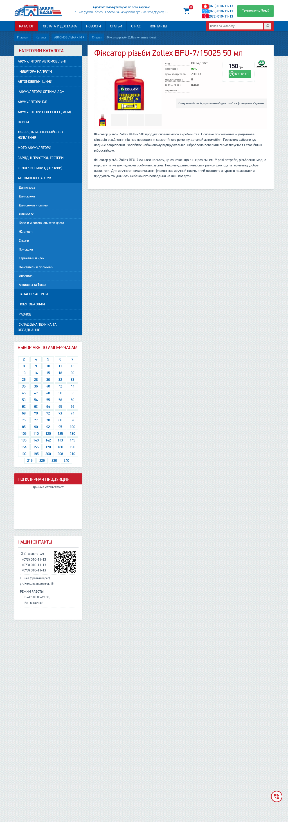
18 (60, 373)
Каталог (26, 26)
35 (24, 386)
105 (24, 433)
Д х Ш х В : (173, 85)
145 (72, 440)
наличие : (171, 69)
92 (48, 427)
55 (48, 400)
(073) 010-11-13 (221, 6)
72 (48, 413)
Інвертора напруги (35, 71)
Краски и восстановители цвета (41, 223)
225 (42, 460)
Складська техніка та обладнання (37, 327)
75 (24, 420)
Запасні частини (33, 294)
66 (72, 406)
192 (24, 454)
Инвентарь (26, 276)
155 (36, 447)
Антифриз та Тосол (32, 285)
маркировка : (174, 80)
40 (48, 386)
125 (60, 433)
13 (24, 373)
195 (36, 454)
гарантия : (172, 90)
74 (72, 413)
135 (24, 440)
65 (60, 406)
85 (24, 427)
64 (48, 406)
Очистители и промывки (36, 267)
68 (24, 413)
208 (60, 454)
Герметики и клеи (32, 258)
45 (24, 393)
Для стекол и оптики (34, 205)
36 (36, 386)
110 (36, 433)
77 (36, 420)
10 (48, 366)
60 (72, 400)
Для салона (27, 196)
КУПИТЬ (242, 74)
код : (168, 63)
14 (36, 373)
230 (54, 460)
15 (48, 373)
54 (36, 400)
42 (60, 386)
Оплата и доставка (60, 26)
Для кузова (27, 188)
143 (60, 440)
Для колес (26, 214)
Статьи (116, 26)
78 (48, 420)
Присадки (26, 249)
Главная (22, 37)
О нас (136, 26)
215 (30, 460)
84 (72, 420)
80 (60, 420)
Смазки (96, 37)
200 (48, 454)
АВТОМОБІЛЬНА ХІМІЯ (69, 37)
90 (36, 427)
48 (48, 393)
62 (24, 406)
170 (48, 447)
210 (72, 454)
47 (36, 393)
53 (24, 400)
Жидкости (26, 232)
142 (48, 440)
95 (60, 427)
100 (72, 427)
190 (72, 447)
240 (66, 460)
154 (24, 447)
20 (72, 373)
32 (60, 379)
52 (72, 393)
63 (36, 406)
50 (60, 393)
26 (24, 379)
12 (72, 366)
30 (48, 379)
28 (36, 379)
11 (60, 366)
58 (60, 400)
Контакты (158, 26)
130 (72, 433)
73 (60, 413)
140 (36, 440)
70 (36, 413)
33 (72, 379)
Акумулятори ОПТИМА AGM (41, 92)
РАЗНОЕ (24, 314)
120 (48, 433)
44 (72, 386)
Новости (93, 26)
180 (60, 447)
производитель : (176, 74)
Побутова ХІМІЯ (31, 304)
